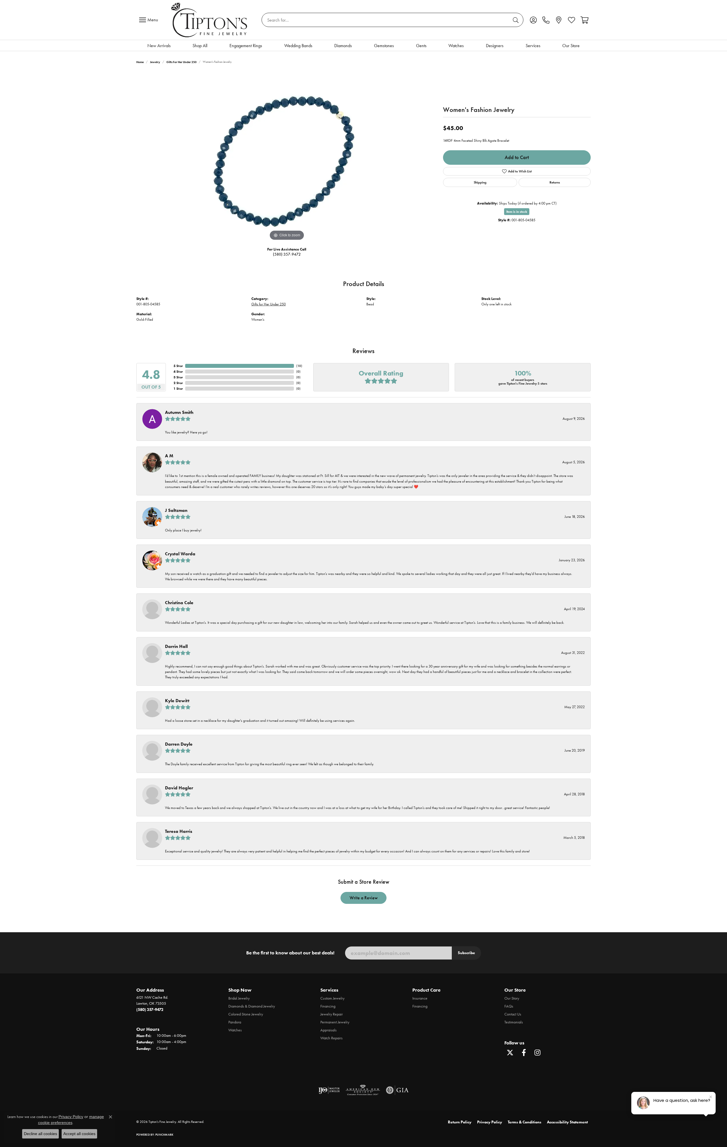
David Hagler (179, 788)
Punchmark (164, 1134)
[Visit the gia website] (397, 1090)
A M (169, 455)
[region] (287, 157)
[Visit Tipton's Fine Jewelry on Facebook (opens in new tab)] (523, 1052)
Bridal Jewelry (239, 998)
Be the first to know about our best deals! (290, 953)
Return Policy (459, 1122)
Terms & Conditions (524, 1122)
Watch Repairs (331, 1038)
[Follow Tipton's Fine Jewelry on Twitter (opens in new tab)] (510, 1052)
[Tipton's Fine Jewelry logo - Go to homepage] (210, 20)
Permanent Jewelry (334, 1022)
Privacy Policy (489, 1122)
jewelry (155, 62)
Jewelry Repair (331, 1014)
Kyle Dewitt (177, 700)
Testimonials (513, 1022)
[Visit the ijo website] (329, 1090)
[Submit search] (516, 20)
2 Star (178, 383)
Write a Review (364, 897)
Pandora (234, 1022)
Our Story (511, 998)
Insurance (419, 998)
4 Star (178, 371)
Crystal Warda (180, 553)
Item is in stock (516, 212)
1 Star (178, 388)
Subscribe (466, 952)
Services (533, 45)
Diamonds (343, 45)
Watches (456, 45)
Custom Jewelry (332, 998)
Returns (555, 182)
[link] (546, 20)
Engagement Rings (245, 45)
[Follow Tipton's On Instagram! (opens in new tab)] (537, 1052)
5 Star (178, 366)
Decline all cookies (40, 1133)
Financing (327, 1006)
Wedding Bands (298, 45)
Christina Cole (179, 602)
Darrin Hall (176, 646)
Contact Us (512, 1014)
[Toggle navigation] (150, 20)
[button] (533, 20)
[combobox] (386, 20)
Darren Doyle (179, 744)
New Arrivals (159, 45)
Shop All (200, 45)
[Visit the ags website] (362, 1090)
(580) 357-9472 (287, 254)
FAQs (508, 1006)
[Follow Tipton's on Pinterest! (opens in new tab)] (551, 1052)
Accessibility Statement (567, 1122)
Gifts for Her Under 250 (181, 62)
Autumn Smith (179, 412)
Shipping (480, 182)
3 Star (178, 377)
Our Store (571, 45)
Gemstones (384, 45)
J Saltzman (176, 510)
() (299, 366)
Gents (421, 45)
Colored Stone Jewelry (245, 1014)
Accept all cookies (79, 1133)
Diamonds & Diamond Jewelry (251, 1006)
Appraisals (328, 1030)
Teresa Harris (178, 831)
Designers (495, 45)
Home (140, 62)
